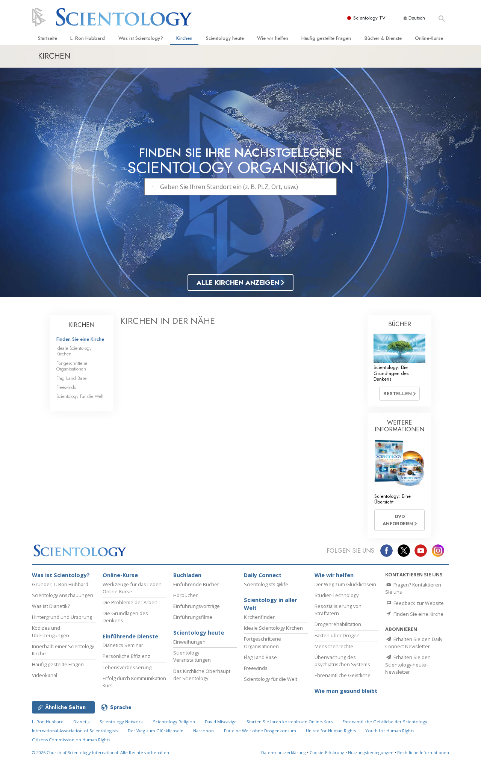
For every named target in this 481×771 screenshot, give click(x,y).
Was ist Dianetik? (51, 606)
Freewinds (66, 387)
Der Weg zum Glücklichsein (345, 584)
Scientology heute (225, 38)
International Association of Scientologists (75, 730)
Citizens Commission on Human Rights (71, 739)
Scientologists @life (266, 584)
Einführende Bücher (196, 584)
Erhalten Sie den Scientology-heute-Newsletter (408, 664)
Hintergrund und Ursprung (62, 617)
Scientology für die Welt (79, 396)
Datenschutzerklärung (283, 752)
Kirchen (184, 38)
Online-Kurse (429, 38)
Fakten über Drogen (337, 635)
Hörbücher (185, 595)
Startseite (47, 38)
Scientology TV (369, 17)
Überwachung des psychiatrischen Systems (342, 661)
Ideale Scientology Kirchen (74, 351)
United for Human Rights (331, 730)
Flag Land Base (71, 378)
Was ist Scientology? (140, 38)
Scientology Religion (174, 721)
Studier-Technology (336, 595)
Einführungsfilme (192, 617)
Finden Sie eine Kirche (80, 339)
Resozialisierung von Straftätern (338, 610)
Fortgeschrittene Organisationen (71, 366)
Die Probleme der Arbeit (130, 602)
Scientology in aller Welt (270, 604)
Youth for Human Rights (389, 730)
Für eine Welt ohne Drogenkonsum (260, 730)
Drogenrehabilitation (338, 624)
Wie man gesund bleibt (346, 690)
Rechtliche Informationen (423, 752)
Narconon (203, 730)
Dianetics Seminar (123, 645)
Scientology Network (121, 721)
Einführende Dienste (130, 636)
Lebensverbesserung (127, 667)
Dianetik (81, 721)
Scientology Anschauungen (62, 595)
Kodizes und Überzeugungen (50, 631)
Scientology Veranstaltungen (192, 656)
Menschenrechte (334, 646)
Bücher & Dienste (383, 38)
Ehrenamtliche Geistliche (343, 675)
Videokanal (44, 675)
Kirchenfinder (259, 617)
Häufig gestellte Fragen (326, 38)
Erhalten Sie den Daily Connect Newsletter (413, 643)
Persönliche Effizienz (126, 656)
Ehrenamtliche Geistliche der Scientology (384, 721)
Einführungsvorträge (196, 606)
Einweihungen (189, 641)
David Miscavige (221, 721)
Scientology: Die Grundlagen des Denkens (391, 373)
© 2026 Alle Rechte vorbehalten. (101, 752)
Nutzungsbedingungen (370, 752)
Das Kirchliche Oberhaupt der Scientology (201, 675)
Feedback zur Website (418, 603)
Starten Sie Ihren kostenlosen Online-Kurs (290, 721)
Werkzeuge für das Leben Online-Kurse (132, 588)
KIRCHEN (81, 324)
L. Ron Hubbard (87, 38)
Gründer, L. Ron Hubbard (60, 584)
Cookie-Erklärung (327, 752)
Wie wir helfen (272, 38)
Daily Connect (262, 575)
